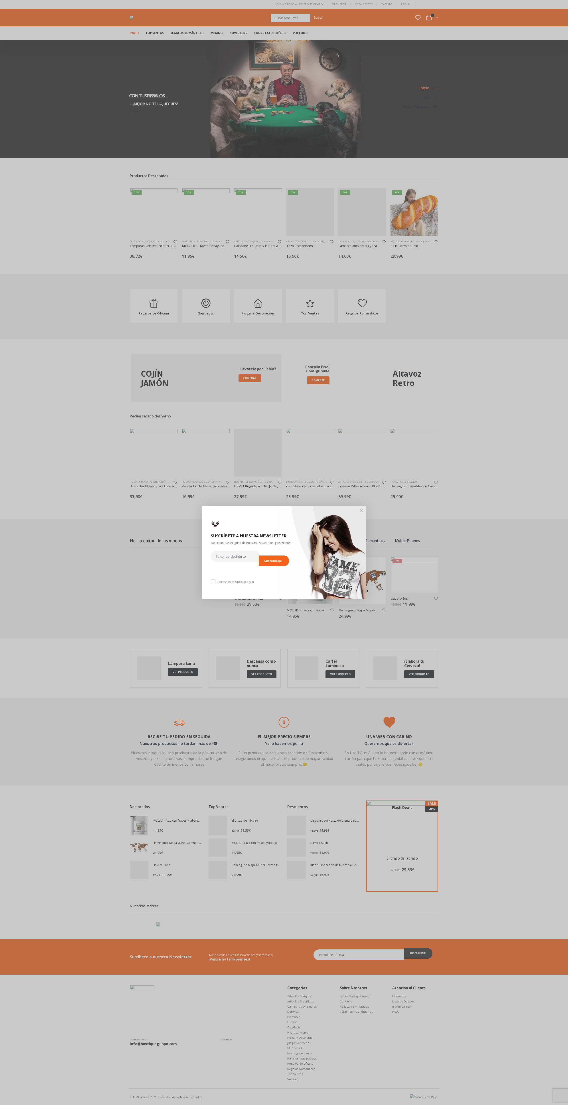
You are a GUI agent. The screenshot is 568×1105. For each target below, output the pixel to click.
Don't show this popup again (235, 582)
